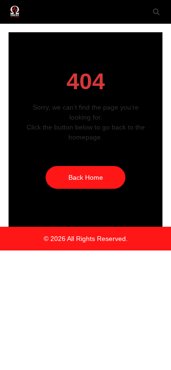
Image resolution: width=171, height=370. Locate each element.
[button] (156, 12)
